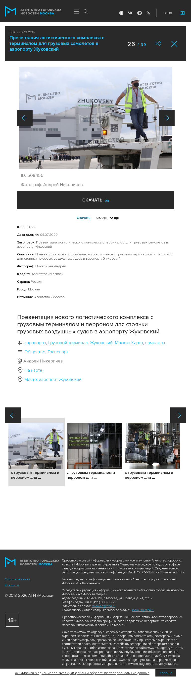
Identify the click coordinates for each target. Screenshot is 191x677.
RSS (148, 13)
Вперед (167, 118)
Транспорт (58, 352)
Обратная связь (17, 579)
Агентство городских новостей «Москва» (33, 11)
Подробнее (36, 452)
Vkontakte (130, 13)
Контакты (12, 585)
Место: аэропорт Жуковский (53, 379)
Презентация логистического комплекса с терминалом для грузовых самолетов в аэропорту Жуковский (56, 43)
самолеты (155, 342)
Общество (34, 352)
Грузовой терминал (68, 342)
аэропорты (35, 342)
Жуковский (101, 342)
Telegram (139, 13)
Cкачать (84, 218)
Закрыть (174, 43)
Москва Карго (129, 342)
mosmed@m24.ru (103, 606)
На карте (33, 370)
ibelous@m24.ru (143, 610)
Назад (25, 118)
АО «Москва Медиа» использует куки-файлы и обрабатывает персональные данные (82, 673)
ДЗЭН (121, 13)
